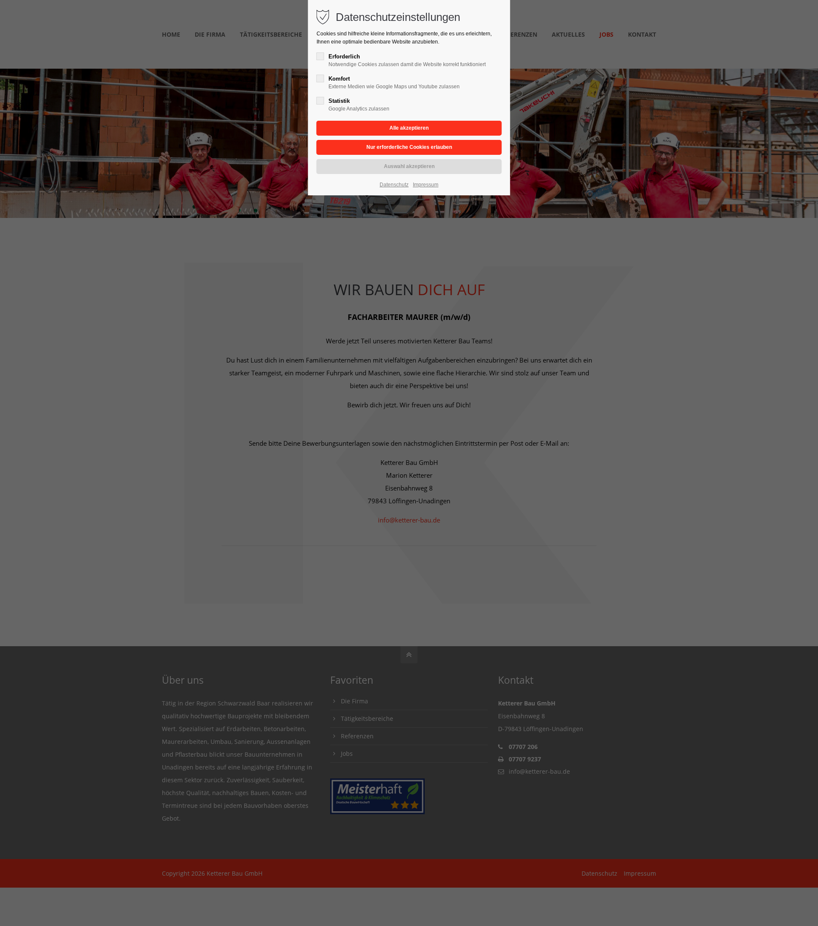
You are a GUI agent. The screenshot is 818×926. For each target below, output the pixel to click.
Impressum (425, 185)
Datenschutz (394, 185)
